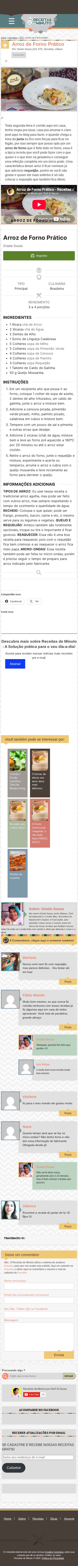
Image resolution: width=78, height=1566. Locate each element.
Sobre (22, 1518)
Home (7, 1518)
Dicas (53, 1518)
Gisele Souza (24, 49)
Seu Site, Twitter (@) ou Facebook (26, 1308)
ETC (22, 38)
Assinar (15, 664)
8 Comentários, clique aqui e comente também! (42, 940)
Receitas (13, 38)
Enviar (59, 1355)
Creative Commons (54, 1552)
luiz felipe (43, 1064)
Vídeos (59, 49)
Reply (68, 981)
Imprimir (41, 255)
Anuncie (69, 1518)
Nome (15, 1280)
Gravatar (8, 1265)
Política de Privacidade (53, 1558)
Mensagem (11, 1320)
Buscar (69, 1376)
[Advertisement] (41, 698)
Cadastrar (14, 1467)
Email (26, 1294)
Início (3, 38)
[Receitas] (5, 45)
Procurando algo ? (13, 1370)
